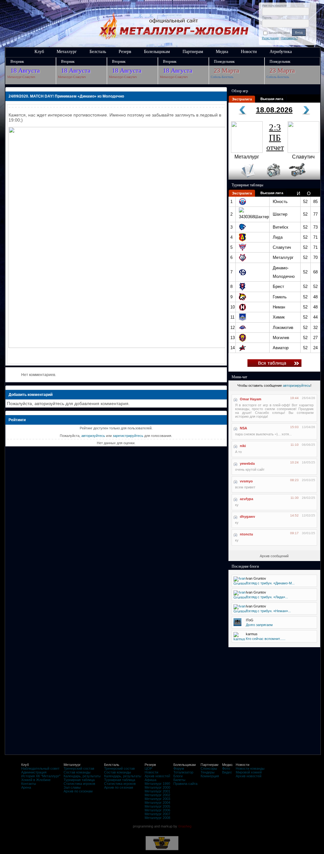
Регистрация (270, 38)
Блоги (178, 776)
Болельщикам (157, 51)
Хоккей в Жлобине (36, 780)
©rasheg (184, 826)
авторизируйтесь (296, 385)
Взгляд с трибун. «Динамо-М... (270, 583)
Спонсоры (209, 768)
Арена (26, 787)
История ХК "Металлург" (40, 776)
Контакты (28, 783)
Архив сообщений (274, 556)
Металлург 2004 (157, 802)
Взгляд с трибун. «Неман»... (268, 611)
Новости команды (250, 768)
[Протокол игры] (244, 178)
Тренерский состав (79, 768)
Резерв (125, 51)
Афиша (150, 780)
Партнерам (193, 51)
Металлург (67, 51)
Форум (178, 768)
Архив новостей (157, 776)
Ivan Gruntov (256, 578)
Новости (249, 51)
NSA (243, 428)
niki (243, 446)
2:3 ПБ (275, 137)
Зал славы (72, 787)
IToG (249, 620)
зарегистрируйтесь (128, 436)
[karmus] (239, 639)
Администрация (34, 772)
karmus (252, 634)
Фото (226, 768)
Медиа (222, 51)
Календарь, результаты (82, 776)
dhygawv (247, 516)
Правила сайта (185, 783)
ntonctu (246, 534)
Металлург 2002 (157, 795)
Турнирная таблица (79, 780)
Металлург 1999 (157, 783)
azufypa (246, 499)
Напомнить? (289, 38)
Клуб (39, 51)
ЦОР (148, 768)
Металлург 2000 (157, 787)
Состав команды (77, 772)
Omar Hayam (250, 399)
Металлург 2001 (157, 791)
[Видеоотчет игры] (303, 178)
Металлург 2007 (157, 814)
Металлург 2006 (157, 810)
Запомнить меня (280, 32)
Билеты (179, 780)
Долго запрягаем (259, 625)
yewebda (247, 463)
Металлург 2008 (157, 818)
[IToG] (237, 625)
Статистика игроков (79, 783)
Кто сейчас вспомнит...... (265, 639)
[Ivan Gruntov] (240, 583)
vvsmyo (246, 481)
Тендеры (208, 772)
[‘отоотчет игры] (273, 178)
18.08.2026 (274, 110)
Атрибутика (281, 51)
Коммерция (210, 776)
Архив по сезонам (78, 791)
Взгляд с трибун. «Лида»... (267, 597)
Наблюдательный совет (40, 768)
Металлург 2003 (157, 799)
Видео (227, 772)
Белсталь (98, 51)
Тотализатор (183, 772)
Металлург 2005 (157, 806)
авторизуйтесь (93, 436)
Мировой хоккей (249, 772)
